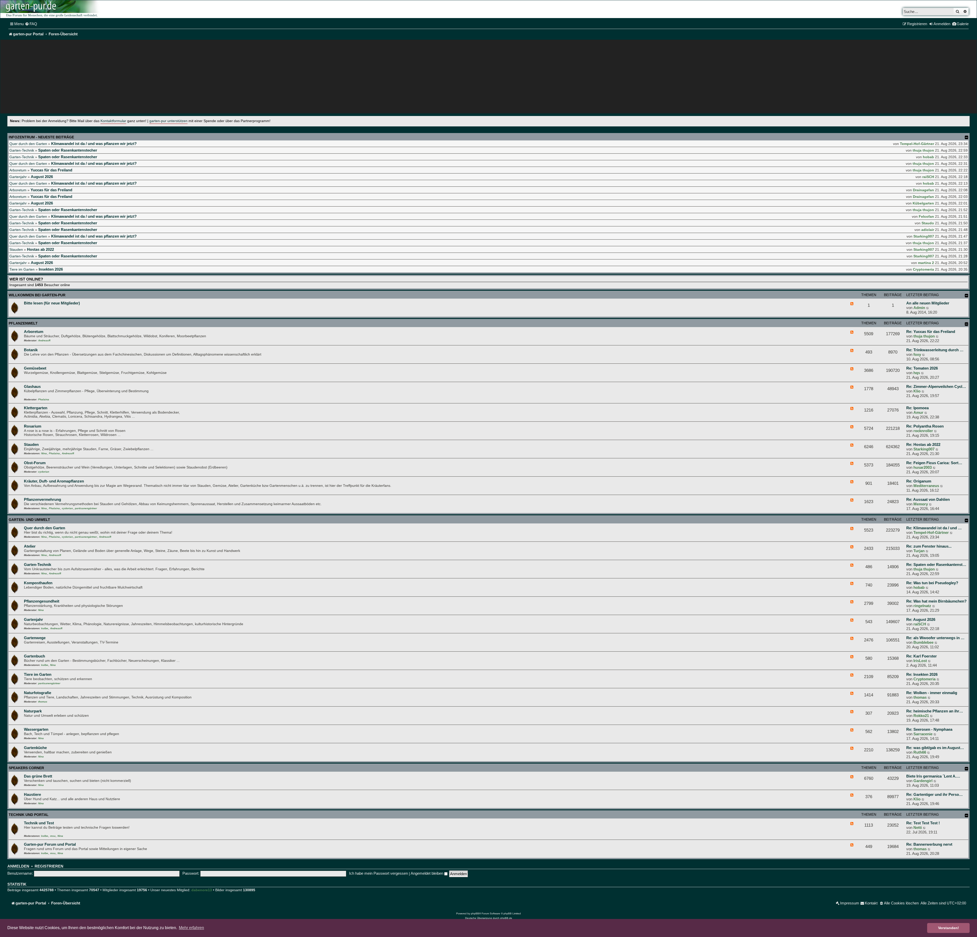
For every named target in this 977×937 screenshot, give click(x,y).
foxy (917, 354)
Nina (44, 453)
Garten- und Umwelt (29, 520)
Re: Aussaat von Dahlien (928, 499)
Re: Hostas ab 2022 (923, 444)
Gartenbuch (34, 656)
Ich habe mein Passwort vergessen (378, 873)
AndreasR (44, 340)
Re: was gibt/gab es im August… (935, 747)
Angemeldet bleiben (427, 873)
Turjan (919, 551)
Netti (917, 827)
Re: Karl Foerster (921, 656)
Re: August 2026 (920, 619)
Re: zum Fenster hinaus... (929, 546)
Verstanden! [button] (948, 928)
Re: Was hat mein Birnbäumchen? (936, 601)
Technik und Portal (29, 815)
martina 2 (926, 263)
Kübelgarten (923, 203)
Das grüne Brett (38, 776)
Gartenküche (35, 747)
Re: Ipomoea (917, 408)
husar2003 (922, 467)
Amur (918, 412)
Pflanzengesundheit (41, 601)
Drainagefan (923, 190)
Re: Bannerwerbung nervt (929, 844)
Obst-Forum (35, 463)
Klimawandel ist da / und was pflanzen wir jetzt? (94, 143)
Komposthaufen (38, 583)
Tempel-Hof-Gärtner (917, 144)
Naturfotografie (37, 693)
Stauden (16, 249)
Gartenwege (35, 638)
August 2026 (42, 176)
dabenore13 (201, 890)
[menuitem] (31, 24)
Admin (919, 307)
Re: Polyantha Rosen (925, 426)
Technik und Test (39, 823)
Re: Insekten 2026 (922, 674)
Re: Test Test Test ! (923, 823)
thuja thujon (923, 150)
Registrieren (49, 866)
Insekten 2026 (51, 269)
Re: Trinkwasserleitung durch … (935, 350)
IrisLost (920, 660)
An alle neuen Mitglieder (927, 303)
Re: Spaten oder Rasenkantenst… (936, 564)
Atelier (30, 546)
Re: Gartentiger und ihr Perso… (934, 794)
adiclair (927, 230)
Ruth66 (919, 752)
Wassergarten (36, 729)
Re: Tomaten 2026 (922, 368)
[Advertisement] (488, 77)
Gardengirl (922, 781)
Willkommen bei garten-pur (37, 295)
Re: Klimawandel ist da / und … (934, 528)
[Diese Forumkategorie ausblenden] (966, 296)
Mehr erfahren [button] (191, 928)
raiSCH (928, 177)
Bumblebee (923, 642)
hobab (928, 157)
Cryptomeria (923, 269)
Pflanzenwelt (23, 323)
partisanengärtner (86, 508)
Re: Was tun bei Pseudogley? (932, 583)
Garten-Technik (21, 150)
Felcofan (926, 216)
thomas (42, 701)
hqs (916, 373)
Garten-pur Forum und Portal (50, 844)
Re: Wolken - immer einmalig (931, 693)
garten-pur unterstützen (168, 121)
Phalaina (43, 399)
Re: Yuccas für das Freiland (930, 331)
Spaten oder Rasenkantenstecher (67, 150)
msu (52, 835)
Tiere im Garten (22, 269)
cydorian (43, 471)
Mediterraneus (926, 486)
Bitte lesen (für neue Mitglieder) (52, 303)
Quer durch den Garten (28, 144)
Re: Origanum (918, 481)
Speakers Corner (26, 768)
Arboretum (17, 170)
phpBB (475, 913)
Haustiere (32, 794)
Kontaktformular (113, 121)
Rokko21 (921, 715)
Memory (920, 504)
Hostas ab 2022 (40, 249)
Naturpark (33, 711)
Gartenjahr (18, 177)
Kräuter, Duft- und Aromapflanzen (54, 481)
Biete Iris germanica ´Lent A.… (933, 776)
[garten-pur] (51, 9)
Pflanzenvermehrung (42, 499)
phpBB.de (506, 918)
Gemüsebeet (35, 368)
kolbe (44, 628)
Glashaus (32, 386)
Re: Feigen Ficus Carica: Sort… (934, 463)
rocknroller (923, 431)
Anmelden (18, 866)
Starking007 (923, 236)
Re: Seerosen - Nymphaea (929, 729)
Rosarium (32, 426)
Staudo (928, 223)
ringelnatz (922, 606)
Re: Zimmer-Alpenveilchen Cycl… (936, 386)
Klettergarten (35, 408)
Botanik (31, 350)
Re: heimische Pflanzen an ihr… (934, 711)
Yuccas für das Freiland (51, 170)
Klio (917, 391)
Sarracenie (922, 734)
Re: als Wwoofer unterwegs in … (935, 638)
